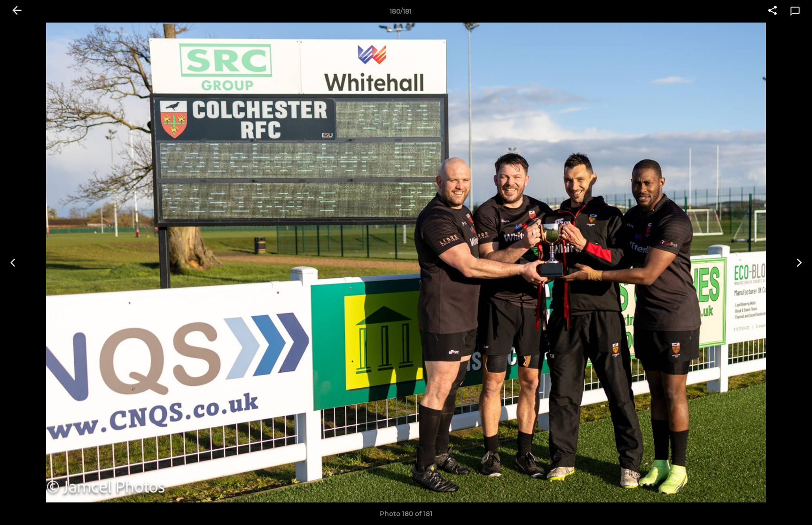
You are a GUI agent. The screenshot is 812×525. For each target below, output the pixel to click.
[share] (772, 11)
